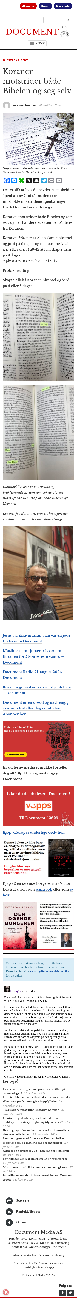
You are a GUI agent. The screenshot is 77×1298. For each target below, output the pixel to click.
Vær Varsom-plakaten (47, 1263)
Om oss (21, 1222)
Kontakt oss (19, 1247)
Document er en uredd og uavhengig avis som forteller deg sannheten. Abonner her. (36, 708)
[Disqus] (38, 1031)
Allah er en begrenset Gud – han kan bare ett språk (36, 1150)
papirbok (44, 889)
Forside (14, 1238)
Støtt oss (22, 1201)
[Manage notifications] (6, 1292)
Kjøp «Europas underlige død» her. (34, 832)
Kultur (44, 1243)
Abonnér (28, 6)
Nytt (24, 1238)
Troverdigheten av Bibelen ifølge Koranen (31, 1110)
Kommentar (37, 1238)
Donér (45, 6)
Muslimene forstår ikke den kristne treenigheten (35, 1167)
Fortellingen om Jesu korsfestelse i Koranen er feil (36, 1158)
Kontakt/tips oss (28, 1211)
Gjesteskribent (15, 60)
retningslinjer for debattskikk (49, 971)
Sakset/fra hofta (17, 1243)
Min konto (63, 6)
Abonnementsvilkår (25, 1255)
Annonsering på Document (47, 1247)
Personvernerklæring (51, 1255)
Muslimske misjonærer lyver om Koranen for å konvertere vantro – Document (33, 656)
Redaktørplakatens (32, 1267)
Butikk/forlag (60, 1243)
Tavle (34, 1243)
